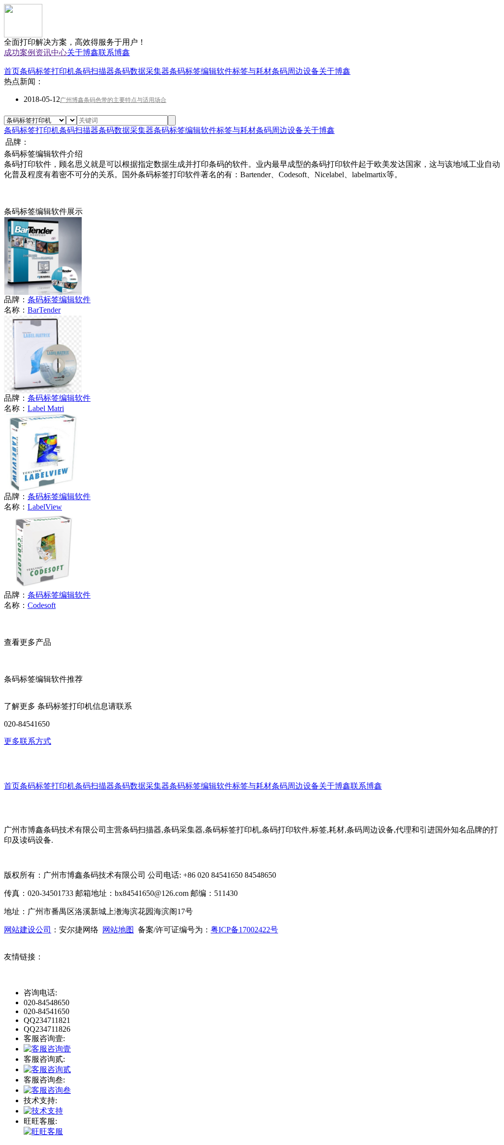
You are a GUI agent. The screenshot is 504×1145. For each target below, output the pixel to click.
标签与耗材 (252, 71)
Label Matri (46, 408)
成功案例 (19, 52)
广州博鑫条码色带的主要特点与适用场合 (113, 99)
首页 (12, 71)
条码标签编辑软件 (200, 71)
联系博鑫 (114, 52)
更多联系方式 (27, 741)
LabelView (45, 507)
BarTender (44, 310)
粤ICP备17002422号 (244, 929)
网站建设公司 (27, 929)
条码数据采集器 (141, 71)
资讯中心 (51, 52)
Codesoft (42, 605)
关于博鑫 (82, 52)
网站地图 (118, 929)
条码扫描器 (94, 71)
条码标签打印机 (47, 71)
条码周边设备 (295, 71)
